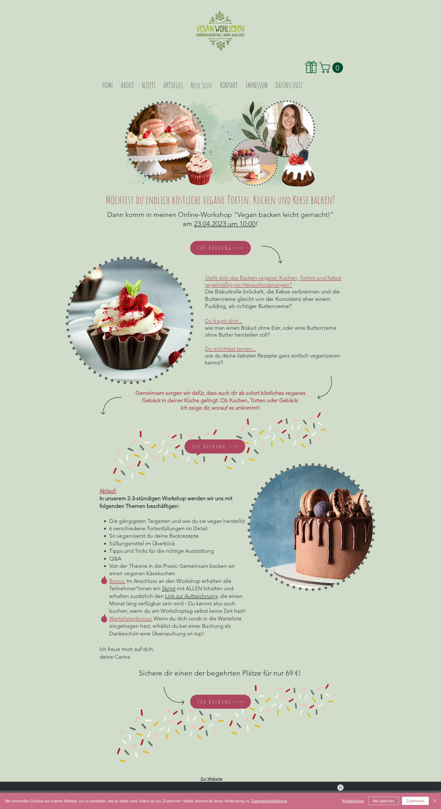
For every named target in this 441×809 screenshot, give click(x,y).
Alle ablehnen (384, 800)
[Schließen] (435, 801)
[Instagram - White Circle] (340, 788)
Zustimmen (415, 800)
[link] (332, 67)
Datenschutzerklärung (269, 800)
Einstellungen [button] (353, 800)
